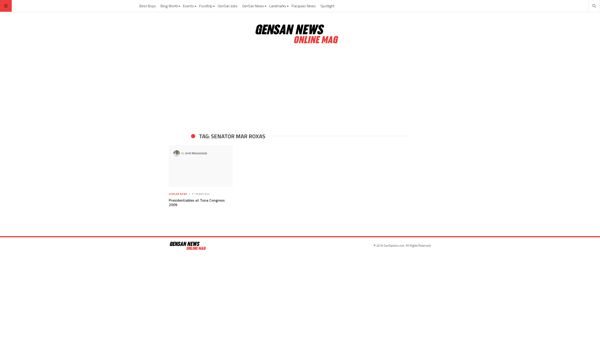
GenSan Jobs (227, 6)
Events (188, 6)
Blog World (169, 6)
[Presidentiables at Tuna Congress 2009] (200, 166)
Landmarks (277, 6)
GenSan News (253, 6)
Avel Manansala (196, 153)
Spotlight (327, 6)
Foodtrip (205, 6)
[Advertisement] (300, 89)
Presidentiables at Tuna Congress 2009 (197, 202)
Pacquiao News (304, 6)
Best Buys (147, 6)
